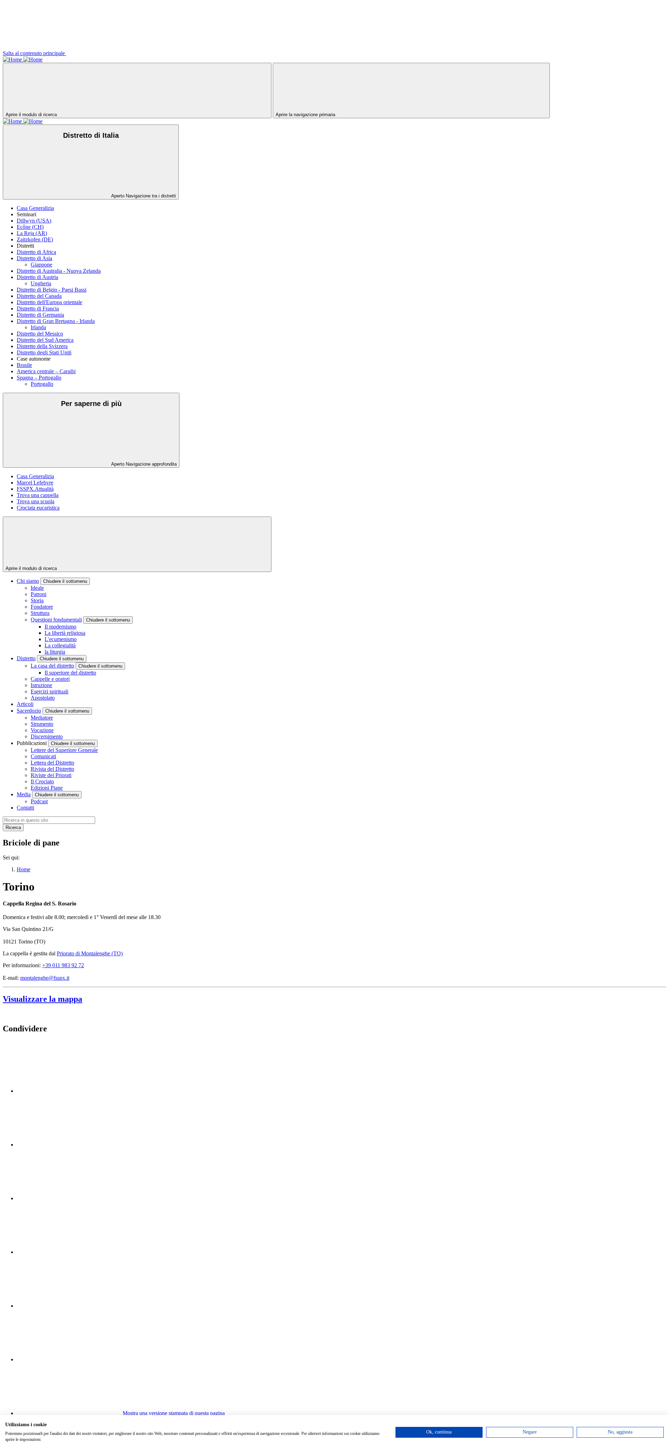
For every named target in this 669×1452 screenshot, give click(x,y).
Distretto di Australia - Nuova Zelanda (59, 271)
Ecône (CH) (30, 227)
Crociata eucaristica (38, 508)
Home (23, 869)
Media (24, 794)
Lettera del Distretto (52, 763)
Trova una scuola (35, 501)
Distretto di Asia (34, 258)
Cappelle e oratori (50, 679)
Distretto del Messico (40, 334)
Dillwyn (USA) (34, 221)
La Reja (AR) (32, 233)
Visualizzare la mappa (42, 998)
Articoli (25, 704)
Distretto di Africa (36, 252)
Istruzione (41, 685)
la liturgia (55, 652)
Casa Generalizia (35, 208)
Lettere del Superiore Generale (64, 750)
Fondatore (42, 607)
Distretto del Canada (39, 296)
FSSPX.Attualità (35, 489)
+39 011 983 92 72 (63, 965)
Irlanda (38, 327)
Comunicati (43, 756)
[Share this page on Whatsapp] (69, 1252)
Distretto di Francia (38, 308)
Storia (37, 600)
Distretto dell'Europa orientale (49, 302)
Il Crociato (42, 781)
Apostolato (43, 698)
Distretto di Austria (37, 277)
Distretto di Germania (40, 315)
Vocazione (42, 730)
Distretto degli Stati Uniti (44, 352)
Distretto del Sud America (45, 340)
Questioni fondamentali (56, 620)
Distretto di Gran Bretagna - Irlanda (56, 321)
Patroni (38, 594)
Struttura (40, 613)
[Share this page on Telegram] (69, 1359)
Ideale (37, 588)
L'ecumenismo (61, 639)
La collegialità (60, 645)
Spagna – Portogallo (39, 378)
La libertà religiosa (65, 633)
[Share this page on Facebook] (69, 1145)
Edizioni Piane (47, 788)
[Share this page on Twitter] (69, 1091)
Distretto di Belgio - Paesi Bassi (51, 290)
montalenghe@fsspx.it (44, 978)
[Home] (13, 59)
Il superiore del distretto (70, 673)
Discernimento (47, 736)
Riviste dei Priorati (51, 775)
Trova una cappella (38, 495)
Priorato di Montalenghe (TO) (90, 953)
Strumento (42, 724)
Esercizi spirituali (49, 691)
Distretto (26, 658)
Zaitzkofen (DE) (35, 239)
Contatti (25, 808)
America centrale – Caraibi (46, 371)
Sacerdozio (29, 711)
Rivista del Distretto (52, 769)
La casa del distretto (52, 666)
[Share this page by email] (69, 1198)
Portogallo (42, 384)
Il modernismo (60, 627)
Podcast (39, 801)
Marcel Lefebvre (35, 483)
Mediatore (42, 718)
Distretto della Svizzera (42, 346)
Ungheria (41, 283)
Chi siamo (28, 581)
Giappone (41, 265)
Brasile (24, 365)
